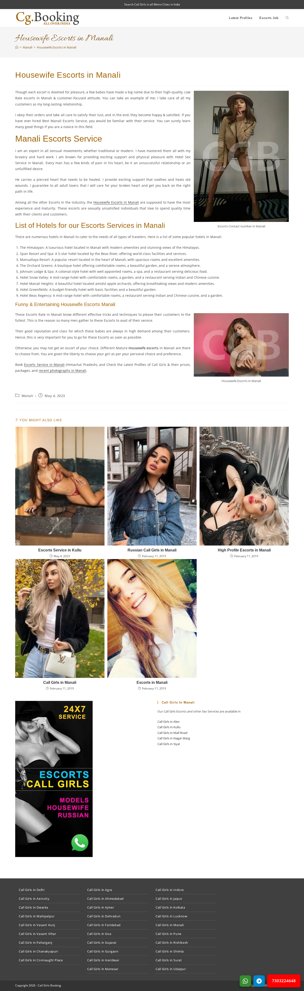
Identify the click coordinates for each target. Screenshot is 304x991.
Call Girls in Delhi (31, 890)
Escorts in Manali (152, 683)
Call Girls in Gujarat (102, 942)
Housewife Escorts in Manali (56, 47)
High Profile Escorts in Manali (244, 550)
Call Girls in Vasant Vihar (37, 934)
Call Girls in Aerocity (34, 898)
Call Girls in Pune (168, 934)
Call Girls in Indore (170, 890)
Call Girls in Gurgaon (103, 951)
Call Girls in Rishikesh (172, 942)
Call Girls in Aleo (168, 721)
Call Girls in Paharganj (35, 942)
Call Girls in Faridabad (104, 925)
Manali (27, 395)
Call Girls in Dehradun (103, 916)
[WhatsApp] (245, 981)
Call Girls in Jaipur (169, 898)
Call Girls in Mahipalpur (36, 916)
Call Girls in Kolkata (170, 907)
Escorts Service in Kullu (59, 550)
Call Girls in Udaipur (171, 969)
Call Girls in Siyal (168, 744)
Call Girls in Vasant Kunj (37, 925)
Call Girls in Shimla (170, 951)
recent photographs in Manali (62, 370)
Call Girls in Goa (99, 934)
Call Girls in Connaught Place (41, 960)
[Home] (16, 47)
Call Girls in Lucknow (171, 916)
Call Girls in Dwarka (33, 907)
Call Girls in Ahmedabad (105, 898)
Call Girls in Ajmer (100, 907)
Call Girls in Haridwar (103, 960)
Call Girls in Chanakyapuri (38, 951)
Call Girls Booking (49, 985)
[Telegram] (259, 981)
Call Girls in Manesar (103, 969)
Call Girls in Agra (99, 890)
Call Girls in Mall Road (172, 733)
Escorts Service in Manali (44, 364)
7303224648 (284, 980)
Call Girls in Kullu (168, 727)
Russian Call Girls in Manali (152, 550)
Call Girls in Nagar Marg (173, 738)
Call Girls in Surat (169, 960)
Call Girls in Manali (59, 683)
